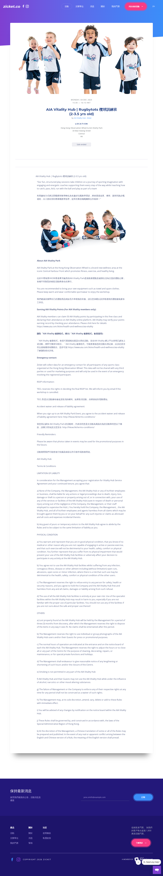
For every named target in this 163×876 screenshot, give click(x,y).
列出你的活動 (134, 6)
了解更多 (139, 843)
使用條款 (47, 833)
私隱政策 (47, 838)
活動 (67, 6)
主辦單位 (79, 6)
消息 (92, 6)
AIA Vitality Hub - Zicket (82, 118)
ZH (153, 6)
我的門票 (116, 6)
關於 (103, 6)
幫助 (31, 843)
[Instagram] (27, 6)
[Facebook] (24, 6)
